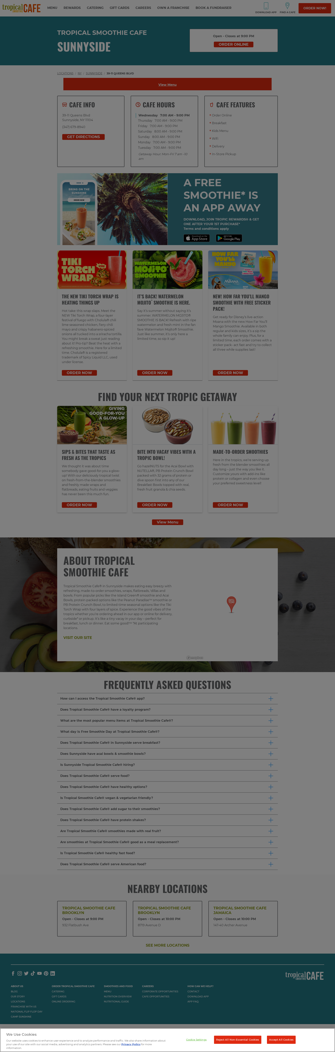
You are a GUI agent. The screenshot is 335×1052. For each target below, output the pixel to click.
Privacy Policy (131, 1044)
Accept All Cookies (281, 1039)
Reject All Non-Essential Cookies (237, 1039)
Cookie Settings (196, 1039)
